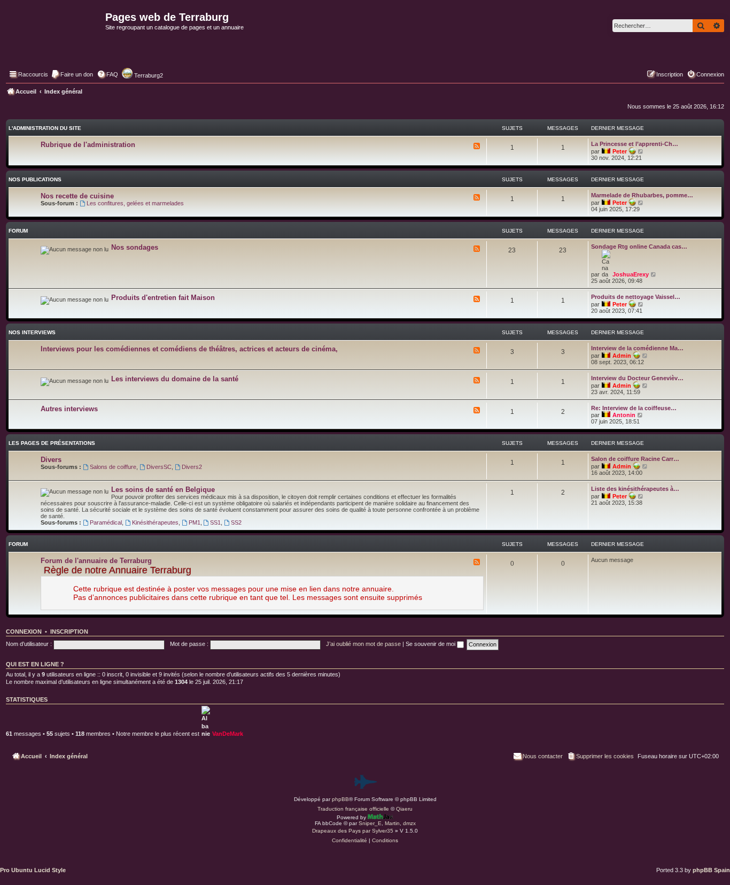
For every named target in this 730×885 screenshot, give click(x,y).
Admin (621, 355)
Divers (51, 460)
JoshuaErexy (630, 274)
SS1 (215, 522)
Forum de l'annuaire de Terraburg (96, 561)
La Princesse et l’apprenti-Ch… (634, 144)
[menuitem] (72, 74)
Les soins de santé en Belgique (163, 490)
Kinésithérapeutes (155, 522)
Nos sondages (134, 247)
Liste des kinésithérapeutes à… (635, 489)
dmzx (409, 823)
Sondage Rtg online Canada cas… (639, 246)
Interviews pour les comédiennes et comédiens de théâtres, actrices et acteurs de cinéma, (189, 349)
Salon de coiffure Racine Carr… (635, 459)
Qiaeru (404, 809)
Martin (392, 823)
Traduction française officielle (353, 809)
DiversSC (159, 467)
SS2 (236, 522)
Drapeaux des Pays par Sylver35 (352, 831)
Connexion (24, 631)
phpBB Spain (711, 870)
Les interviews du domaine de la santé (174, 379)
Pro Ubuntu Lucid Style (33, 870)
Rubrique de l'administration (88, 145)
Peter (619, 151)
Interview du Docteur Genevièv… (637, 378)
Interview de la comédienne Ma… (637, 348)
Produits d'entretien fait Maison (163, 298)
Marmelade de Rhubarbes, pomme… (642, 195)
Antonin (623, 415)
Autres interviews (69, 409)
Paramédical (106, 522)
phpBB (340, 799)
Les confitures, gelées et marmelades (135, 203)
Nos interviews (32, 332)
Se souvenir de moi (431, 644)
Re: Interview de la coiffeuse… (634, 408)
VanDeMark (227, 733)
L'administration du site (45, 128)
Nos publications (35, 179)
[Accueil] (54, 40)
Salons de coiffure (113, 467)
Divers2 (192, 467)
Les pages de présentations (52, 443)
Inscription (69, 631)
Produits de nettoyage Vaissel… (635, 297)
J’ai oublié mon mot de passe (363, 644)
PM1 (194, 522)
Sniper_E (370, 823)
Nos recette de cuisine (77, 196)
